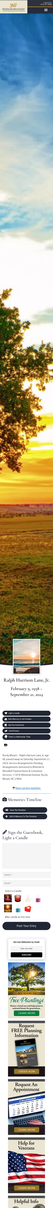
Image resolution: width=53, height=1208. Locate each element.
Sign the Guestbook (16, 725)
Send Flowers (13, 731)
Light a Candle (14, 713)
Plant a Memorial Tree (19, 737)
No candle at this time (18, 916)
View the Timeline (17, 810)
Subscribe (26, 955)
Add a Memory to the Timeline (19, 719)
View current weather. (28, 788)
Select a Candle (13, 891)
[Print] (5, 745)
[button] (46, 10)
